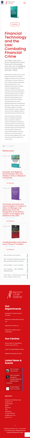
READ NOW (15, 24)
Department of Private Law (12, 325)
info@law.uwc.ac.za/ (10, 415)
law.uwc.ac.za (8, 417)
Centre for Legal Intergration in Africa (14, 349)
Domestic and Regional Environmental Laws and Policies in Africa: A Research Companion (14, 175)
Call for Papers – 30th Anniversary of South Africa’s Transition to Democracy (15, 276)
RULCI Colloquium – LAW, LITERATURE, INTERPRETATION (13, 270)
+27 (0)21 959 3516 (10, 413)
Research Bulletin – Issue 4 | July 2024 (13, 265)
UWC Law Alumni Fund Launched (12, 255)
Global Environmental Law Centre (13, 353)
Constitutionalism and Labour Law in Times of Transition (15, 243)
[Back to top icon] (15, 425)
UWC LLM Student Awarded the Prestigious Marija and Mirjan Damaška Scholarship (15, 260)
